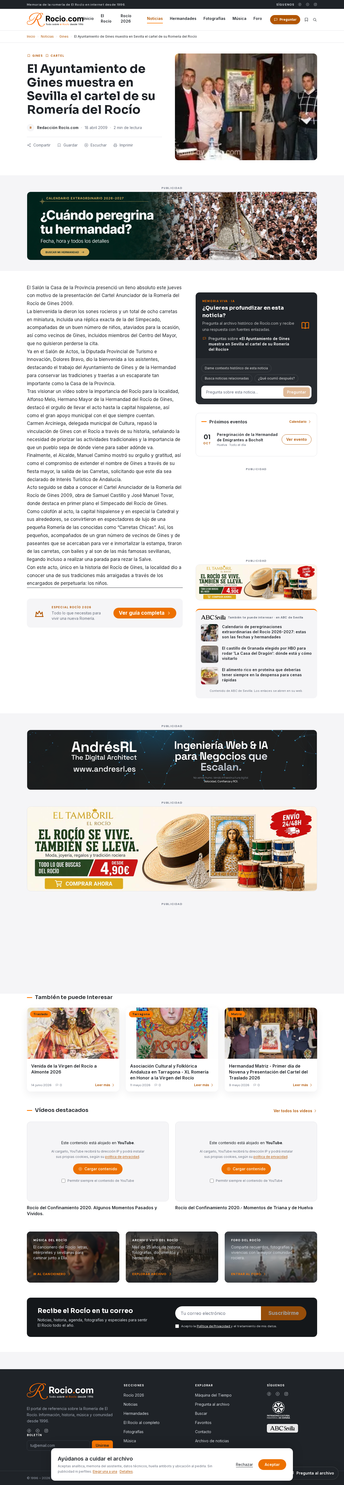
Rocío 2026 (126, 18)
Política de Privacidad (214, 1326)
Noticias (155, 18)
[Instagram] (315, 4)
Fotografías (214, 18)
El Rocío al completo (142, 1422)
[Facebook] (299, 4)
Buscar (201, 1413)
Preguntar (296, 392)
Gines (64, 36)
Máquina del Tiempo (213, 1395)
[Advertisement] (256, 510)
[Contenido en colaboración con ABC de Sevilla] (282, 1428)
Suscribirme (283, 1313)
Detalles (126, 1471)
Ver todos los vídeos (293, 1110)
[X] (307, 4)
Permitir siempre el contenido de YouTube (100, 1181)
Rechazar (244, 1464)
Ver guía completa (141, 613)
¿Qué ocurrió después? (276, 378)
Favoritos (203, 1422)
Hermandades (183, 18)
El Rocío (106, 18)
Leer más (102, 1085)
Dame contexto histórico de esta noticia (236, 368)
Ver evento (298, 440)
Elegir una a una (105, 1471)
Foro (257, 18)
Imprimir (126, 145)
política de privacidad (122, 1157)
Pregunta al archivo (212, 1404)
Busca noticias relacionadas (227, 378)
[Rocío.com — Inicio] (55, 20)
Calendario (298, 422)
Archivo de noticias (212, 1441)
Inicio (88, 18)
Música (239, 18)
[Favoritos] (306, 19)
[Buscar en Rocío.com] (315, 19)
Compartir (42, 145)
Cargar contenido (100, 1170)
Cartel (57, 56)
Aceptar (272, 1464)
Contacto (203, 1431)
